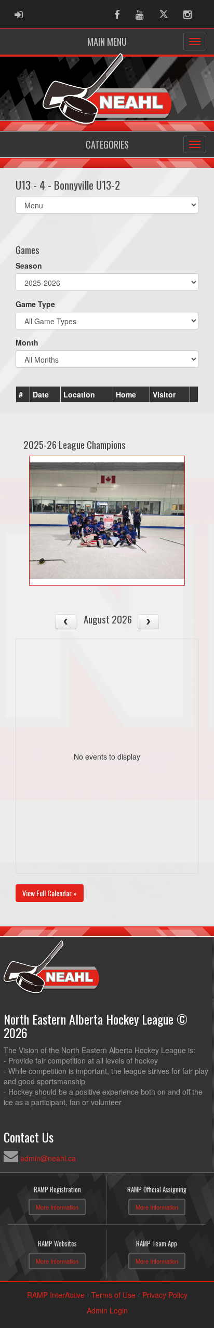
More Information (57, 1207)
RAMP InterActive (56, 1295)
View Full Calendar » (49, 892)
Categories (107, 144)
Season (29, 265)
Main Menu (107, 41)
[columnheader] (23, 395)
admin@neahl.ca (48, 1158)
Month (27, 342)
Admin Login (107, 1310)
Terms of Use (113, 1295)
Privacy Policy (165, 1295)
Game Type (35, 304)
